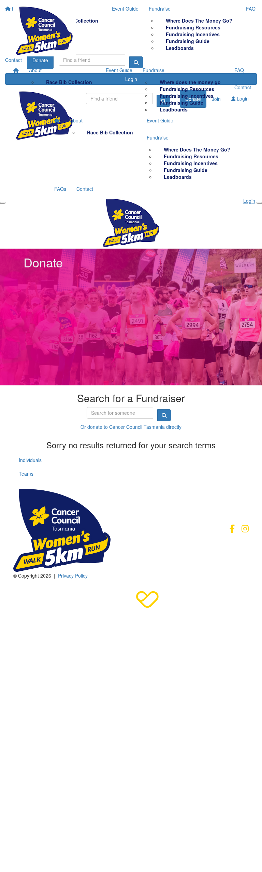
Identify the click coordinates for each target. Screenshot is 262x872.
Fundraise (153, 70)
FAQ (239, 70)
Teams (26, 473)
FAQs (60, 188)
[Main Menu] (2, 203)
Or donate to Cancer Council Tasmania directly (131, 426)
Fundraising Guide (181, 102)
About (35, 70)
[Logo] (44, 31)
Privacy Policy (73, 575)
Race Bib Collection (69, 82)
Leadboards (174, 109)
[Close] (259, 203)
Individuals (30, 460)
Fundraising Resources (187, 88)
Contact (242, 87)
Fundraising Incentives (187, 95)
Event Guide (119, 70)
